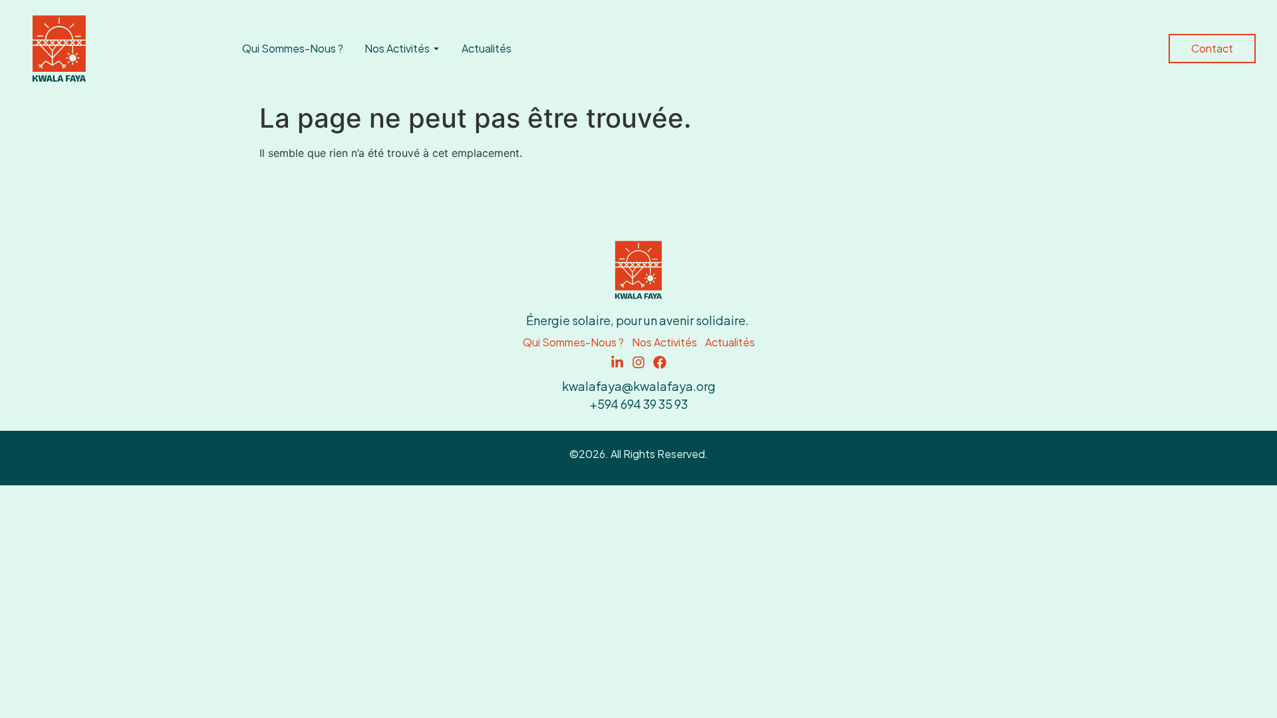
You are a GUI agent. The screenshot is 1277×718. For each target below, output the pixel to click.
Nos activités (397, 48)
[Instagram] (638, 362)
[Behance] (659, 362)
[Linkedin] (617, 362)
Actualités (486, 48)
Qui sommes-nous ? (292, 48)
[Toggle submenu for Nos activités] (435, 48)
